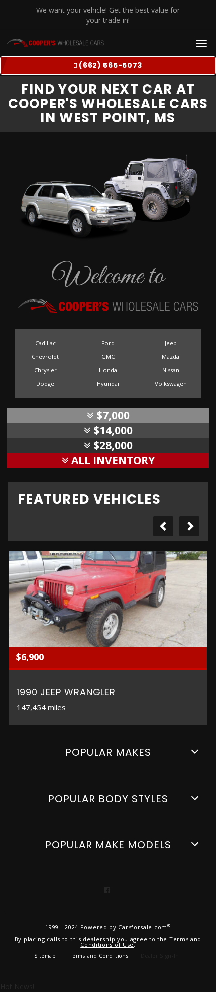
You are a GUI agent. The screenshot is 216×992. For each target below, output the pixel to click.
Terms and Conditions (99, 955)
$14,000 (112, 430)
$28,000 (112, 445)
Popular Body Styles (108, 798)
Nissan (170, 370)
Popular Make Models (108, 844)
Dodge (45, 383)
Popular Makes (108, 752)
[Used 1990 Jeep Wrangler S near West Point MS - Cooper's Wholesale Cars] (108, 599)
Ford (108, 343)
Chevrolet (45, 356)
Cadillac (45, 343)
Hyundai (108, 383)
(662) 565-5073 (110, 65)
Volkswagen (171, 383)
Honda (108, 370)
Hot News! (17, 986)
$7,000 (112, 415)
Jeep (171, 343)
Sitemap (45, 955)
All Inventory (112, 460)
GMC (108, 356)
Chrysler (45, 370)
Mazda (170, 356)
